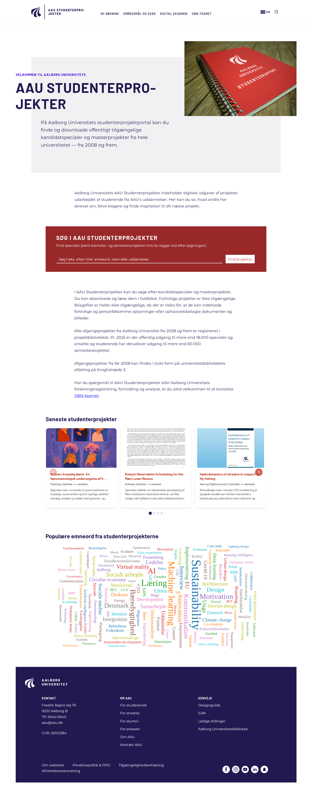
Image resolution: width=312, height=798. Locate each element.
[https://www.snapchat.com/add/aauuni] (264, 770)
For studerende (133, 705)
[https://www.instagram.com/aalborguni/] (235, 770)
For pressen (130, 729)
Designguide (209, 705)
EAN (202, 713)
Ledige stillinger (211, 721)
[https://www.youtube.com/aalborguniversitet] (245, 770)
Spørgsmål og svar (139, 14)
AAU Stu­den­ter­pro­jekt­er (66, 12)
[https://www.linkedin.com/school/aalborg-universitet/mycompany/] (255, 770)
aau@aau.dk (52, 723)
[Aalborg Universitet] (36, 11)
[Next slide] (259, 472)
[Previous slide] (53, 472)
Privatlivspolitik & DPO (91, 765)
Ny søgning (110, 14)
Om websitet (53, 765)
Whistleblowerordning (61, 771)
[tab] (150, 513)
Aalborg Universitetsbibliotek (223, 729)
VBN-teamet (202, 14)
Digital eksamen (173, 14)
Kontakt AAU (131, 745)
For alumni (129, 721)
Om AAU (127, 737)
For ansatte (129, 713)
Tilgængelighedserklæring (141, 765)
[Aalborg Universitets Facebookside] (226, 770)
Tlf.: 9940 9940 (54, 717)
